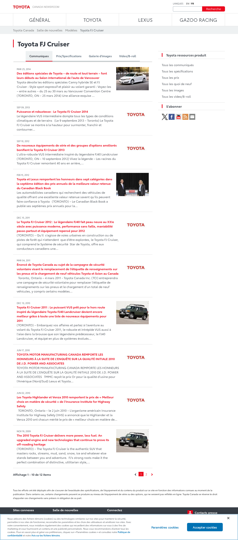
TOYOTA (92, 19)
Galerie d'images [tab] (100, 56)
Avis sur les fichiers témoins (45, 535)
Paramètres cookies (165, 527)
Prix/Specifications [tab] (68, 56)
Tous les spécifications (177, 71)
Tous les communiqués (178, 65)
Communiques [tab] (39, 56)
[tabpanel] (82, 271)
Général (39, 19)
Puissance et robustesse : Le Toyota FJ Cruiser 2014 (52, 111)
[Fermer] (228, 518)
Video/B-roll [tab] (127, 56)
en (187, 3)
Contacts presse (206, 512)
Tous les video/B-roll (176, 96)
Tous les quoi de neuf (177, 84)
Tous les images (173, 90)
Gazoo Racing (198, 19)
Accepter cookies (205, 527)
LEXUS (145, 19)
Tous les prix (170, 77)
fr (192, 3)
